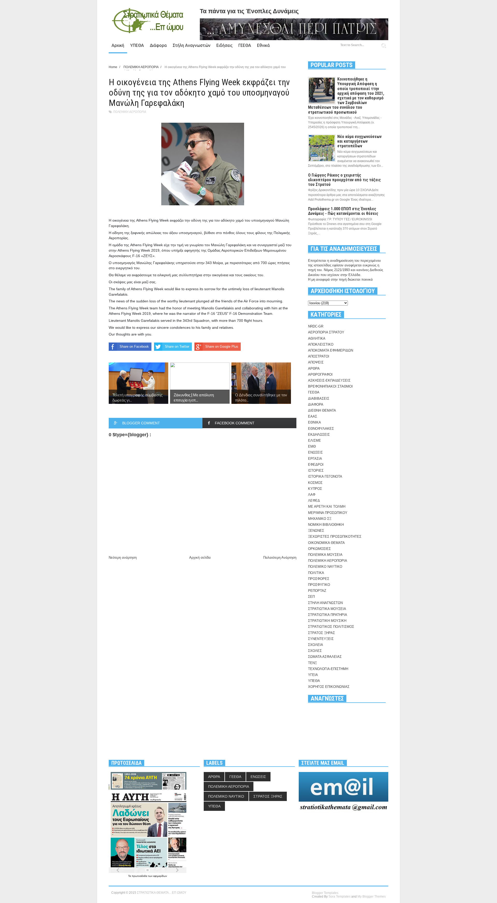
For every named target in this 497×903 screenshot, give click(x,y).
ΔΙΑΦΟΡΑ (315, 404)
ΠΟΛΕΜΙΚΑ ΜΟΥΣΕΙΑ (325, 555)
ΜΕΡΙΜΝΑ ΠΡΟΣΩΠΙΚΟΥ (327, 513)
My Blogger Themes (371, 896)
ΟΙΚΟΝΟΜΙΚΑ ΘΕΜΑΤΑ (326, 543)
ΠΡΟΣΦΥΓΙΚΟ (319, 585)
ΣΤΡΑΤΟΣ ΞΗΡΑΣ (321, 633)
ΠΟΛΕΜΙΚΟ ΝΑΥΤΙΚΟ (325, 567)
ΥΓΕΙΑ (313, 675)
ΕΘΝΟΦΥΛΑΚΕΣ (321, 429)
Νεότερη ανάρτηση (123, 557)
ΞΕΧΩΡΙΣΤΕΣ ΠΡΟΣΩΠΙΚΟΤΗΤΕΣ (334, 536)
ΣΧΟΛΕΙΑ (315, 645)
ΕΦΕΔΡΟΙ (316, 465)
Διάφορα (158, 45)
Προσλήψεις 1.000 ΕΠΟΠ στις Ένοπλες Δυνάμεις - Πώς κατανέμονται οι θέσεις (343, 211)
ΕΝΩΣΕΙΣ (315, 452)
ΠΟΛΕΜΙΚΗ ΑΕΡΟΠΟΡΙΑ (129, 111)
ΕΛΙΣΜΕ (314, 440)
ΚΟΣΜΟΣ (315, 483)
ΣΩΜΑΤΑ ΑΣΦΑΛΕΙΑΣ (325, 657)
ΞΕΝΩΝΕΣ (316, 531)
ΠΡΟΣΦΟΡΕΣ (318, 579)
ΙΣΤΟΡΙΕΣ (316, 470)
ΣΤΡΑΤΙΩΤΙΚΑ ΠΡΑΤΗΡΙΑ (327, 615)
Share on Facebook (134, 346)
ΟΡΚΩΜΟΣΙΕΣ (319, 549)
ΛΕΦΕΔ (314, 501)
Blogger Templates (325, 893)
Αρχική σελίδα (200, 557)
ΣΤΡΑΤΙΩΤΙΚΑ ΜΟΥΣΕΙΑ (327, 609)
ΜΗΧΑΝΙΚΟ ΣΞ (319, 519)
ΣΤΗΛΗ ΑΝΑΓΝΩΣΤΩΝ (325, 603)
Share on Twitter (177, 346)
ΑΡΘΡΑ (314, 368)
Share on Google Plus (221, 346)
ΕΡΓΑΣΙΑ (315, 459)
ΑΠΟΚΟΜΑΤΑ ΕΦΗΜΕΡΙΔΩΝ (330, 350)
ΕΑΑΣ (312, 416)
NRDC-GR (315, 326)
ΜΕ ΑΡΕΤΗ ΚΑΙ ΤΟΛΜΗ (326, 506)
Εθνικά (263, 45)
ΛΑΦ (311, 495)
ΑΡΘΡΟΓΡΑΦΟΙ (320, 374)
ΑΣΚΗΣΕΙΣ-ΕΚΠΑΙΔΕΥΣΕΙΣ (329, 380)
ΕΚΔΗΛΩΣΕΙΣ (319, 434)
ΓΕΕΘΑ (244, 45)
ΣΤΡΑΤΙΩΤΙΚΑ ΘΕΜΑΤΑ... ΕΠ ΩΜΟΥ (161, 892)
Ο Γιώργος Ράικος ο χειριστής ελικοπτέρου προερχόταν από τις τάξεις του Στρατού (344, 180)
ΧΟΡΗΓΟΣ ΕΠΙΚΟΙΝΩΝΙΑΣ (328, 687)
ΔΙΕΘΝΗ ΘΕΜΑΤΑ (322, 410)
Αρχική (118, 45)
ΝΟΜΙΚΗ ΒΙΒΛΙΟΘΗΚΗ (326, 525)
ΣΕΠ (311, 597)
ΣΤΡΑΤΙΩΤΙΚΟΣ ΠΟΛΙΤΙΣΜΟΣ (331, 627)
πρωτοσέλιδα (140, 876)
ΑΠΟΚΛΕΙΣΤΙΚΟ (320, 344)
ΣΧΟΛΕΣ (315, 651)
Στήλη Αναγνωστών (191, 45)
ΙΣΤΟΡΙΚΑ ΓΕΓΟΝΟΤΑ (325, 476)
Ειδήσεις (224, 45)
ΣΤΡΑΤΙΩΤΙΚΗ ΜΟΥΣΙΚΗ (327, 621)
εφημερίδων (160, 876)
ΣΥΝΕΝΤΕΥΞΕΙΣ (321, 639)
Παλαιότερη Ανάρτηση (279, 557)
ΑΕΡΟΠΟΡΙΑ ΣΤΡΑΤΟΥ (326, 332)
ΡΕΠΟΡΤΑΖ (317, 591)
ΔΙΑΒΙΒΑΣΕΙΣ (318, 398)
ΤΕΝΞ (312, 663)
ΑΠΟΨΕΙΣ (316, 362)
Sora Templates (339, 896)
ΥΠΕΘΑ (137, 45)
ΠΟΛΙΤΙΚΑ (316, 573)
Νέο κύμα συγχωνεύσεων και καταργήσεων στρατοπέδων (359, 141)
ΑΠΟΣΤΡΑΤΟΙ (318, 356)
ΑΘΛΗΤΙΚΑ (316, 338)
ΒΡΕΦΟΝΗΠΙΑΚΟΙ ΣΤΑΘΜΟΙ (330, 386)
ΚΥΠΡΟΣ (315, 489)
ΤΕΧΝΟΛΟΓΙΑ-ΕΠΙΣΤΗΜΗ (328, 669)
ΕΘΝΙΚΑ (314, 422)
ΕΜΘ (312, 446)
